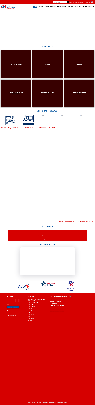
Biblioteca (91, 6)
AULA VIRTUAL (73, 2)
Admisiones (53, 6)
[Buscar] (68, 2)
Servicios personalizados (63, 6)
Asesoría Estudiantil (76, 6)
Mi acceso (80, 2)
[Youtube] (14, 300)
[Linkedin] (20, 300)
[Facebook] (8, 300)
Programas (40, 6)
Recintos (47, 6)
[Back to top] (2, 400)
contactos (87, 2)
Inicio (35, 6)
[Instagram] (17, 300)
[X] (11, 300)
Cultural (85, 6)
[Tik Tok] (8, 303)
